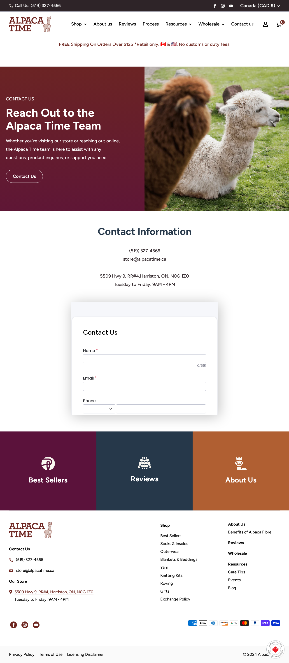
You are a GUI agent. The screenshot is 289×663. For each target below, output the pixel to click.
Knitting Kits (171, 575)
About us (102, 24)
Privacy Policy (22, 654)
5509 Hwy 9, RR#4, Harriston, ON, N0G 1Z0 (53, 591)
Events (234, 579)
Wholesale (208, 24)
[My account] (265, 24)
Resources (176, 24)
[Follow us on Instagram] (223, 6)
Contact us (242, 24)
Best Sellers (170, 535)
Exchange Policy (175, 599)
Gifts (164, 591)
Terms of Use (51, 654)
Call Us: (39, 5)
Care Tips (236, 572)
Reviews (127, 24)
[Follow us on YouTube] (231, 6)
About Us (236, 524)
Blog (232, 587)
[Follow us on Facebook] (215, 6)
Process (151, 24)
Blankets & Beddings (178, 559)
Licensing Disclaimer (85, 654)
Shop (76, 24)
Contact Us (24, 176)
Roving (166, 583)
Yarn (164, 567)
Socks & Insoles (174, 543)
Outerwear (170, 551)
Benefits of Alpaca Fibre (249, 532)
